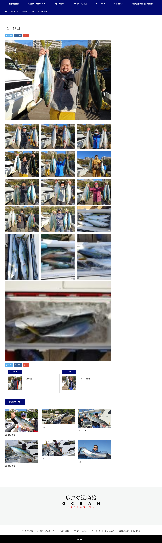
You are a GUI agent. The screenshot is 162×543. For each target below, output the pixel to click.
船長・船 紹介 (118, 4)
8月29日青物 (10, 435)
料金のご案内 (59, 4)
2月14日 (81, 462)
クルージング (100, 4)
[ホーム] (6, 8)
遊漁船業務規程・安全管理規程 (142, 4)
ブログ (13, 11)
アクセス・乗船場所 (80, 4)
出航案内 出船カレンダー (37, 4)
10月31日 (82, 431)
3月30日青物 (10, 466)
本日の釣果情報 (14, 4)
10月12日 (45, 427)
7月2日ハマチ (47, 458)
